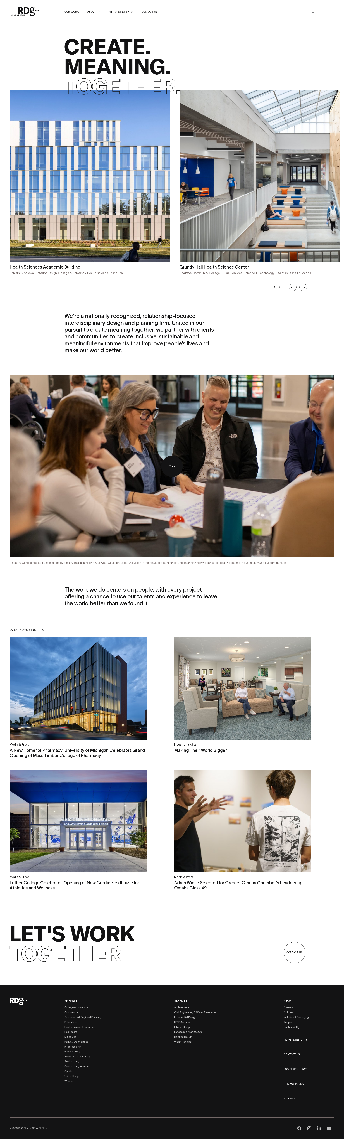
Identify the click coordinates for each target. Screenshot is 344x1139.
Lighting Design (183, 1036)
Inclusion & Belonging (296, 1017)
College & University (76, 1007)
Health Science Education (79, 1027)
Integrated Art (72, 1046)
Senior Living (71, 1061)
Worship (69, 1081)
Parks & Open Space (76, 1041)
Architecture (181, 1007)
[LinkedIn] (319, 1128)
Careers (288, 1007)
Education (70, 1022)
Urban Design (72, 1076)
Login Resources (296, 1069)
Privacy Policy (294, 1084)
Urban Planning (183, 1041)
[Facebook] (299, 1128)
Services (180, 1001)
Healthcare (70, 1031)
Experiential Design (185, 1017)
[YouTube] (329, 1128)
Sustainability (292, 1027)
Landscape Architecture (188, 1031)
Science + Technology (77, 1056)
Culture (288, 1012)
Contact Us (150, 12)
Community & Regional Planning (82, 1017)
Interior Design (182, 1027)
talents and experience (166, 596)
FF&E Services (182, 1022)
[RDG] (24, 11)
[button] (99, 11)
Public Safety (72, 1051)
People (288, 1022)
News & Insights (121, 12)
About (91, 12)
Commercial (71, 1012)
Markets (70, 1001)
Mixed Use (70, 1036)
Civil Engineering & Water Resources (195, 1012)
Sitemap (289, 1099)
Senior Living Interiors (76, 1066)
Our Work (71, 12)
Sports (68, 1071)
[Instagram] (309, 1128)
